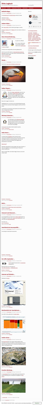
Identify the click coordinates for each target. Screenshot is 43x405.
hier (4, 127)
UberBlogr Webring (32, 47)
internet (3, 128)
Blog (30, 42)
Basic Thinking (6, 29)
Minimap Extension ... (8, 115)
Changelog (35, 32)
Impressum (31, 8)
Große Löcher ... (6, 337)
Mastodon (30, 36)
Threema (29, 37)
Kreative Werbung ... (7, 370)
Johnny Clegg (18, 216)
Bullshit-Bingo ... (6, 11)
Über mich (4, 8)
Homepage (30, 32)
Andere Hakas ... (6, 23)
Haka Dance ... (6, 132)
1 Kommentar (8, 365)
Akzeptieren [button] (37, 403)
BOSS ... (4, 203)
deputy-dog (5, 341)
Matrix (34, 36)
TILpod (34, 35)
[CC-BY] (30, 57)
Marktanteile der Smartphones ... (11, 310)
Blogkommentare (35, 42)
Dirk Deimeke (9, 13)
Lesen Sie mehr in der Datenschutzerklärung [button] (23, 403)
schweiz (3, 55)
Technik (29, 39)
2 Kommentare (8, 19)
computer (3, 208)
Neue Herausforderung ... (9, 37)
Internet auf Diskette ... (8, 274)
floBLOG (13, 29)
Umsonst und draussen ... (9, 213)
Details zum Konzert (16, 218)
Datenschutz (25, 8)
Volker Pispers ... (6, 88)
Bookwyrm (37, 40)
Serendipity (38, 35)
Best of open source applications (15, 207)
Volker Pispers (15, 93)
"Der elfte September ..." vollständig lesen (10, 267)
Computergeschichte (36, 37)
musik (10, 224)
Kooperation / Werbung (16, 8)
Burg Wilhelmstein (11, 219)
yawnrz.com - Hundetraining (33, 34)
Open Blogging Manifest (32, 30)
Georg (8, 278)
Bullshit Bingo (12, 15)
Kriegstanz (10, 136)
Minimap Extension (20, 119)
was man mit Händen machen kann (13, 64)
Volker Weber (16, 314)
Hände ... (4, 60)
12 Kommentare (7, 55)
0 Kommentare (8, 32)
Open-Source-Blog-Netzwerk (33, 45)
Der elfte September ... (8, 259)
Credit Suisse (23, 45)
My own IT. (34, 55)
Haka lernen (4, 144)
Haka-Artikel (6, 27)
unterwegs (3, 111)
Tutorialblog (5, 374)
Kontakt (8, 8)
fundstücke (3, 19)
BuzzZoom (30, 35)
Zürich (4, 47)
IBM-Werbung (5, 15)
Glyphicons (30, 53)
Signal (37, 36)
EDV (7, 17)
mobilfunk (3, 333)
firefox (10, 129)
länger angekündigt (15, 92)
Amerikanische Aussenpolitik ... (11, 227)
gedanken (10, 271)
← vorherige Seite (4, 397)
